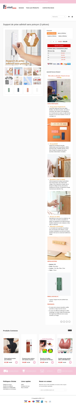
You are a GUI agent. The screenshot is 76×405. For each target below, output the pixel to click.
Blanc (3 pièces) (52, 36)
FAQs (22, 384)
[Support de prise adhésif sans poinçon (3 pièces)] (23, 47)
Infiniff (43, 398)
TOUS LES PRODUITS (32, 8)
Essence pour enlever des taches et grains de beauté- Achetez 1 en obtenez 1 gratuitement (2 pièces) (28, 359)
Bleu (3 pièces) (62, 33)
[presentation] (69, 330)
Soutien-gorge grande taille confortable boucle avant (65, 359)
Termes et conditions (8, 386)
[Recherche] (64, 17)
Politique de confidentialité (9, 387)
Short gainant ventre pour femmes (10, 359)
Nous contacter (24, 387)
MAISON (21, 8)
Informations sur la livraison (9, 389)
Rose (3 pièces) (63, 36)
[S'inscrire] (65, 390)
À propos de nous (25, 386)
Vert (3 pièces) (52, 33)
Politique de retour (7, 384)
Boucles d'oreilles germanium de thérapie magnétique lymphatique (46, 359)
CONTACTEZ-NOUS (48, 8)
